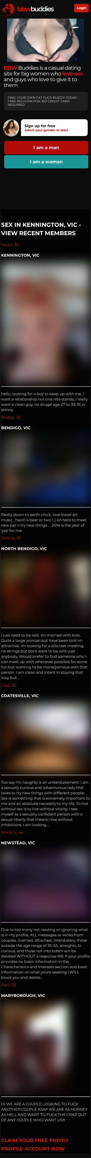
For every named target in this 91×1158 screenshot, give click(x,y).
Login (81, 8)
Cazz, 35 (8, 685)
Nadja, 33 (10, 244)
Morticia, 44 (12, 832)
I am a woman (46, 161)
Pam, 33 (8, 985)
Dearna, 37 (11, 538)
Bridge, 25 (10, 417)
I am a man (46, 147)
